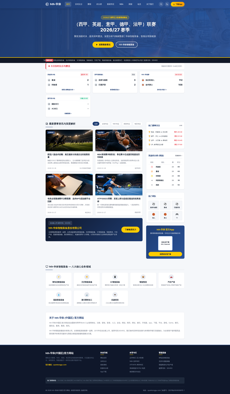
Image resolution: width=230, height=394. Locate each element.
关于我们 (150, 4)
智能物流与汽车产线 (166, 365)
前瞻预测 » (68, 113)
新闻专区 (110, 4)
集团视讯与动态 (135, 372)
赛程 (89, 4)
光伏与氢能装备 (164, 361)
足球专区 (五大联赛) (137, 358)
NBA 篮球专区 (135, 361)
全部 (96, 124)
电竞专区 (138, 124)
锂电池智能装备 (164, 358)
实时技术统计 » (162, 90)
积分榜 (99, 4)
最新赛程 (103, 365)
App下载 (103, 372)
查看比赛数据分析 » (68, 90)
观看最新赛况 (104, 44)
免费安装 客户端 (165, 254)
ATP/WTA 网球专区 (136, 365)
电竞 (139, 4)
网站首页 (103, 358)
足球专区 (105, 124)
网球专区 (127, 124)
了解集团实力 (130, 229)
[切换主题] (167, 4)
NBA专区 (116, 124)
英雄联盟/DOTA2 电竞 (137, 368)
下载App (179, 4)
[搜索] (161, 4)
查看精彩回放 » (115, 90)
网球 (130, 4)
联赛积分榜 (104, 368)
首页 (68, 4)
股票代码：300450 (165, 368)
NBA (121, 4)
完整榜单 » (178, 155)
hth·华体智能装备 (126, 44)
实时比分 (78, 4)
